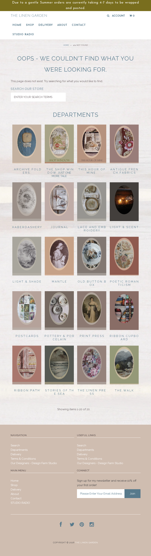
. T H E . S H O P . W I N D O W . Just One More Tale (59, 173)
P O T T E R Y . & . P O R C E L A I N (59, 337)
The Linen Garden (29, 16)
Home (17, 25)
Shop (30, 25)
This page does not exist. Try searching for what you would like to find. (57, 81)
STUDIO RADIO (23, 34)
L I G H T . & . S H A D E (27, 281)
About (62, 25)
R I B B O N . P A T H (26, 390)
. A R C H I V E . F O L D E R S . (27, 171)
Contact (79, 25)
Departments (19, 450)
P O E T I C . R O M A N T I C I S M (124, 283)
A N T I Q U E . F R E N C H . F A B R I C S (124, 171)
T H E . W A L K (124, 390)
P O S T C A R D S (27, 336)
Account (118, 16)
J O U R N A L (59, 227)
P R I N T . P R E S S (92, 336)
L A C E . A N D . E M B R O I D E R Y (92, 229)
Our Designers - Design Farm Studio (34, 463)
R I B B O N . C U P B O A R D (124, 337)
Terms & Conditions (23, 458)
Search (15, 445)
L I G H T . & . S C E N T (124, 227)
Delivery (45, 25)
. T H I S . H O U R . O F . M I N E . (91, 171)
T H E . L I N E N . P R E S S (92, 392)
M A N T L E (59, 281)
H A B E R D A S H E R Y (27, 227)
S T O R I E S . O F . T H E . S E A (59, 392)
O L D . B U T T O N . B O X (92, 283)
